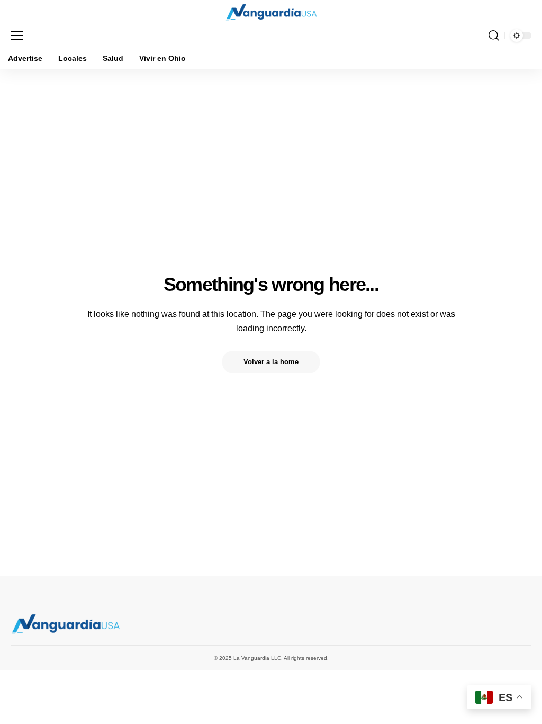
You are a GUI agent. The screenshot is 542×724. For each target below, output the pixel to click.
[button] (20, 35)
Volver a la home (271, 362)
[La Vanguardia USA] (271, 12)
